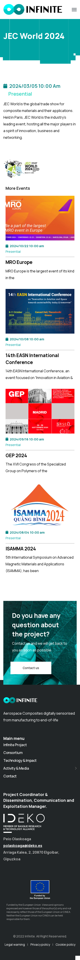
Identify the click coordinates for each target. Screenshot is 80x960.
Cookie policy (65, 944)
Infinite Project (15, 744)
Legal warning (15, 944)
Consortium (12, 752)
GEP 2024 (16, 455)
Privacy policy (40, 944)
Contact (10, 776)
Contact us (31, 668)
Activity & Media (16, 768)
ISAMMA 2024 (21, 548)
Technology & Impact (20, 760)
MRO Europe (19, 262)
